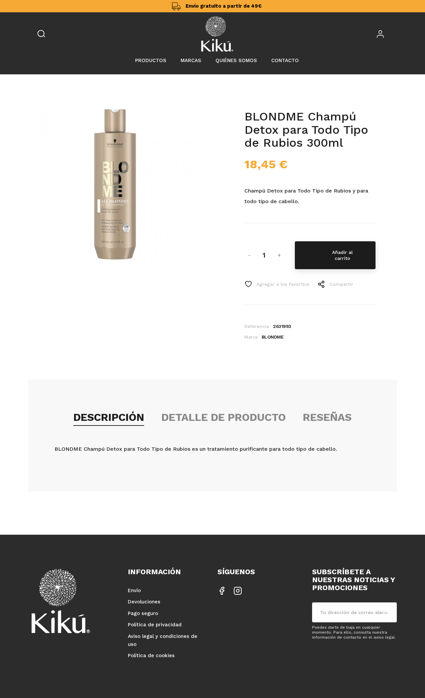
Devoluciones (144, 602)
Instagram (237, 590)
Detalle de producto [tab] (223, 417)
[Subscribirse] (387, 612)
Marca (251, 337)
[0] (395, 34)
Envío (134, 590)
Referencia (256, 326)
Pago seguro (143, 613)
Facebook (221, 590)
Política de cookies (151, 656)
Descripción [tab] (108, 417)
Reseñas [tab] (327, 417)
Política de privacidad (155, 625)
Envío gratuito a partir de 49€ (224, 6)
